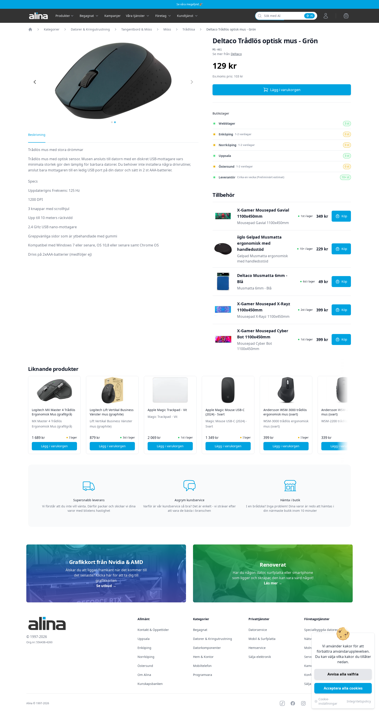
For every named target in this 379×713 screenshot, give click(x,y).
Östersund (145, 666)
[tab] (112, 122)
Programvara (202, 675)
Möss (167, 29)
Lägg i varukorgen (285, 89)
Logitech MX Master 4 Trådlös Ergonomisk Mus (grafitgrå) (53, 412)
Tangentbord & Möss (136, 29)
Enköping (144, 648)
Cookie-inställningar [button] (327, 701)
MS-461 (217, 49)
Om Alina (144, 675)
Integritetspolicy (359, 701)
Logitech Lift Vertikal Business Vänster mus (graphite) (112, 412)
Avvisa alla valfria (343, 674)
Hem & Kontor (203, 657)
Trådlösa (188, 29)
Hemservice (257, 648)
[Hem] (30, 29)
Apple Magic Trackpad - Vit (167, 410)
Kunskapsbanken (150, 684)
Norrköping (146, 657)
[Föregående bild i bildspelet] (32, 412)
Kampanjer (112, 16)
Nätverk (310, 639)
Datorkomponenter (207, 648)
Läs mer (273, 583)
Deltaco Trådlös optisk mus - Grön (231, 29)
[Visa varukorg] (346, 16)
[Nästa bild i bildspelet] (347, 412)
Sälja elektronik (259, 657)
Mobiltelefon (202, 666)
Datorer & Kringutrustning (90, 29)
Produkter (62, 16)
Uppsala (144, 639)
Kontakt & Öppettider (153, 630)
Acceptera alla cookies (343, 688)
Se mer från (227, 54)
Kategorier (51, 29)
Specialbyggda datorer (321, 630)
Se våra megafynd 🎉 (190, 4)
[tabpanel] (113, 206)
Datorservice (257, 630)
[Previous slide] (35, 82)
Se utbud (106, 585)
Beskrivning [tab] (36, 135)
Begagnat (200, 630)
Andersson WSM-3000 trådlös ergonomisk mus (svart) (285, 412)
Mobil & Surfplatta (261, 639)
